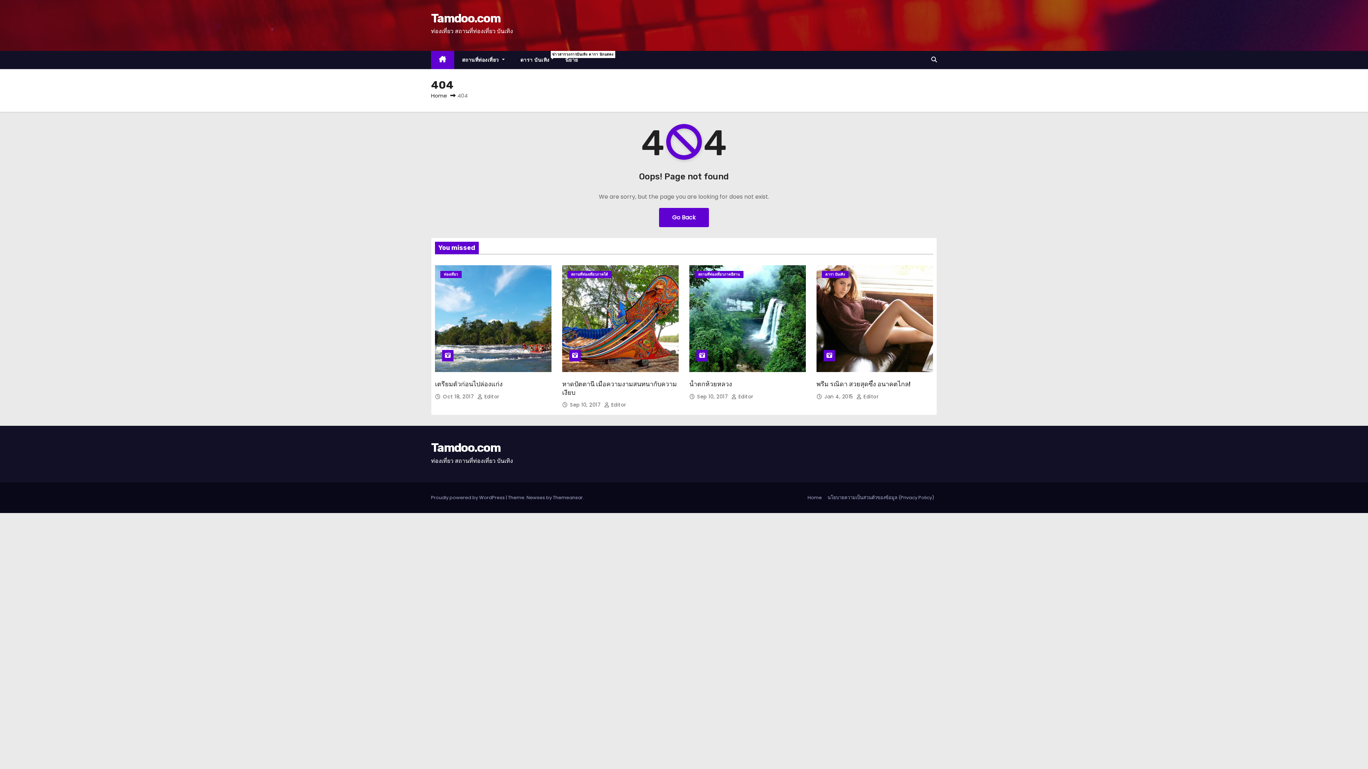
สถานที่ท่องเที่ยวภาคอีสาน (719, 274)
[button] (934, 60)
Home (439, 95)
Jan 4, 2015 (839, 396)
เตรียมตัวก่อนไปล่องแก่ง (469, 384)
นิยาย (571, 59)
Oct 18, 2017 (459, 396)
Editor (491, 396)
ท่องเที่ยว (451, 274)
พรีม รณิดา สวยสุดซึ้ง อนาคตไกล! (864, 384)
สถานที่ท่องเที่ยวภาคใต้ (589, 274)
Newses (536, 497)
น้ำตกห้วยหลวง (710, 384)
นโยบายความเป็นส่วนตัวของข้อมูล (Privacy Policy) (881, 497)
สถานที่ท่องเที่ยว (481, 59)
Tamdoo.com (466, 18)
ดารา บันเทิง (539, 57)
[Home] (442, 60)
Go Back (684, 217)
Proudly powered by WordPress (468, 497)
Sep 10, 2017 (586, 404)
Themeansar (568, 497)
